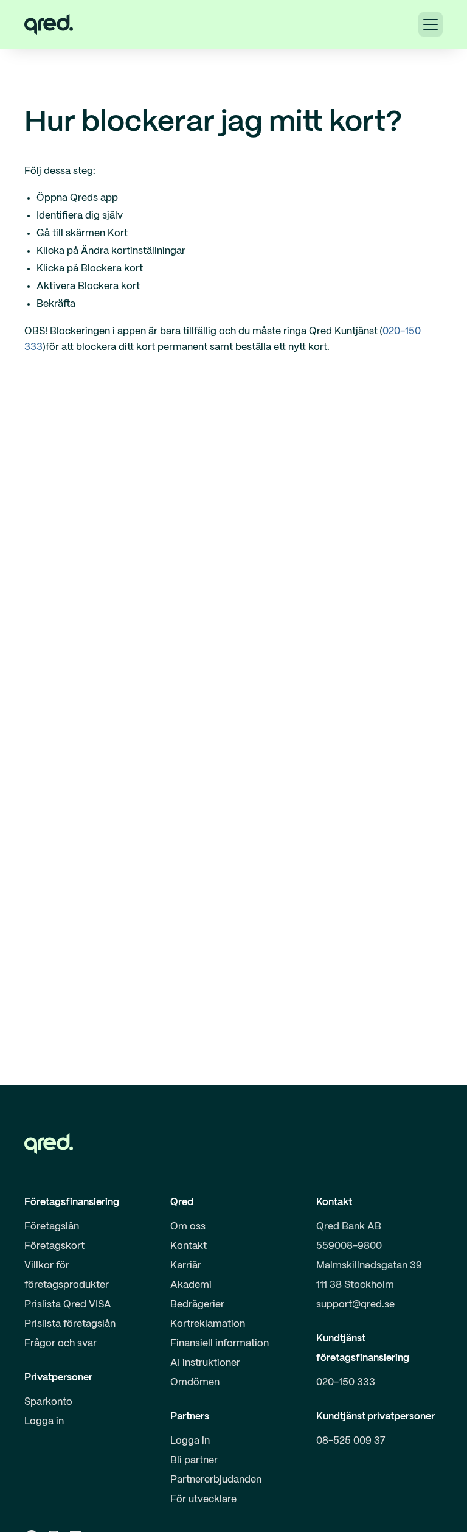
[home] (48, 24)
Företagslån (51, 1226)
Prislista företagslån (70, 1324)
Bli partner (194, 1460)
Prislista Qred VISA (67, 1304)
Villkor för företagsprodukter (66, 1275)
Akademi (191, 1285)
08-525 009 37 (351, 1441)
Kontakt (188, 1246)
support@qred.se (355, 1304)
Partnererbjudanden (215, 1480)
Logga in (44, 1421)
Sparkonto (48, 1402)
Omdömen (195, 1382)
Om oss (188, 1226)
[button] (430, 24)
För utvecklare (203, 1499)
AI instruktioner (205, 1363)
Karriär (185, 1265)
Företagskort (54, 1246)
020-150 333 (345, 1382)
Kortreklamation (207, 1324)
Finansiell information (219, 1343)
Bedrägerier (197, 1304)
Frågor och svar (60, 1343)
